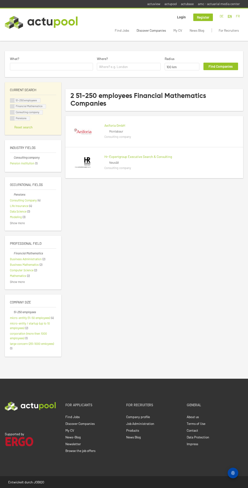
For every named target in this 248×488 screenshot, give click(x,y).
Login (181, 17)
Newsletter (73, 444)
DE (222, 16)
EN (230, 16)
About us (193, 417)
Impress (192, 444)
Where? (102, 59)
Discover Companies (151, 30)
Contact (192, 430)
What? (14, 59)
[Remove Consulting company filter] (12, 157)
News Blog (197, 30)
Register (203, 17)
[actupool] (41, 22)
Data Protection (198, 437)
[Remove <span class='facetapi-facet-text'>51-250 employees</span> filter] (12, 100)
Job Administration (140, 423)
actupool (170, 4)
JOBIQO (39, 482)
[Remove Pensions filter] (12, 194)
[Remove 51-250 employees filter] (12, 312)
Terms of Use (196, 423)
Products (132, 430)
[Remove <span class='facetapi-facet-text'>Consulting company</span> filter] (12, 112)
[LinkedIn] (7, 421)
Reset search (23, 127)
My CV (177, 30)
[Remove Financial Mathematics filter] (12, 253)
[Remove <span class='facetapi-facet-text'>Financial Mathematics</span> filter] (12, 106)
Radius (169, 59)
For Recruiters (229, 30)
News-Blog (73, 437)
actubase (187, 4)
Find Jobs (122, 30)
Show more (17, 223)
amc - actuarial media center (219, 4)
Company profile (138, 417)
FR (238, 16)
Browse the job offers (80, 451)
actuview (153, 4)
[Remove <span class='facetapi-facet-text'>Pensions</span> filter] (12, 118)
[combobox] (51, 67)
